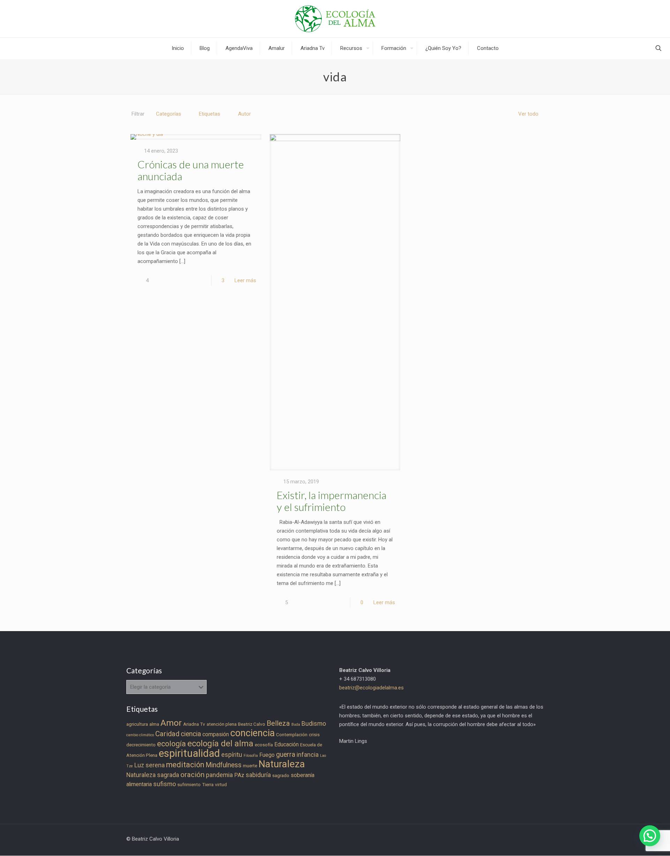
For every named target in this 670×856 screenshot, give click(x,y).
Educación (286, 744)
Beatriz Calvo (251, 724)
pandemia (219, 774)
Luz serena (149, 765)
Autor (244, 114)
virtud (221, 784)
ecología (171, 743)
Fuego (267, 755)
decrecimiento (141, 744)
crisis (314, 734)
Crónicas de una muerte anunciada (190, 170)
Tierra (208, 784)
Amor (171, 723)
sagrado (280, 775)
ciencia (191, 734)
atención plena (222, 724)
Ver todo (528, 114)
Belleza (278, 723)
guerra (285, 755)
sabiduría (258, 774)
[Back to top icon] (636, 841)
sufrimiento (189, 784)
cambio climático (140, 735)
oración (192, 774)
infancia (308, 754)
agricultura (137, 724)
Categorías (168, 114)
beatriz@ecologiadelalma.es (371, 688)
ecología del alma (220, 743)
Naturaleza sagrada (152, 774)
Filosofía (251, 755)
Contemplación (291, 734)
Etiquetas (209, 114)
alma (154, 724)
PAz (239, 775)
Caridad (167, 734)
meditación (185, 764)
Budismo (314, 723)
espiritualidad (189, 753)
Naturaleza (282, 764)
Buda (295, 724)
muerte (250, 765)
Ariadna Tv (194, 724)
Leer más (245, 280)
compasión (215, 734)
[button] (649, 835)
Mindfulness (223, 765)
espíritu (231, 754)
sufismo (164, 784)
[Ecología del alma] (335, 18)
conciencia (252, 733)
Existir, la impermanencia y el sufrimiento (331, 501)
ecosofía (264, 744)
